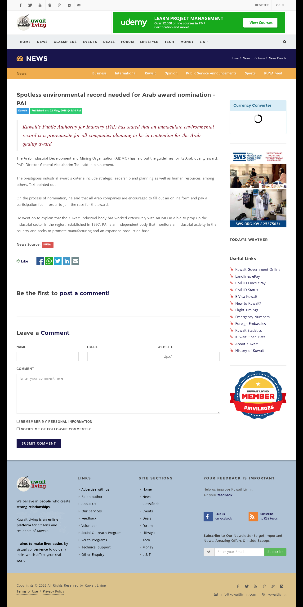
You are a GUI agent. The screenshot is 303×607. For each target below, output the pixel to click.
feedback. (225, 495)
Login (279, 5)
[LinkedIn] (66, 261)
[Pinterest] (60, 5)
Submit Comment (39, 443)
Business (99, 73)
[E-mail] (75, 261)
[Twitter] (31, 5)
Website (166, 347)
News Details (277, 58)
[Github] (50, 5)
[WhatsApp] (49, 261)
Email (92, 347)
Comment (25, 369)
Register (262, 5)
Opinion (259, 58)
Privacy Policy (53, 592)
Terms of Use (27, 592)
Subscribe (275, 552)
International (125, 73)
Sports (250, 73)
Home (235, 58)
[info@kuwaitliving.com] (79, 5)
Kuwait (150, 73)
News (246, 58)
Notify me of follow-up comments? (55, 429)
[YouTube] (40, 5)
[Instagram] (70, 5)
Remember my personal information (56, 421)
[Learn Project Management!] (199, 22)
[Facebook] (21, 5)
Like (24, 261)
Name (22, 347)
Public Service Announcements (211, 73)
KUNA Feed (273, 73)
